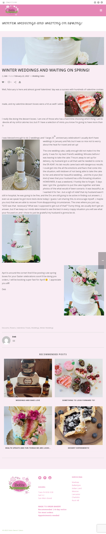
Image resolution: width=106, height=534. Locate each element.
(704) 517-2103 (11, 2)
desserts (5, 328)
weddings (35, 328)
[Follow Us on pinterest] (44, 478)
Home (55, 28)
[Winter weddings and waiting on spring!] (53, 51)
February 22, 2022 (21, 76)
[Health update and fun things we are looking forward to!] (28, 425)
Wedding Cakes (38, 76)
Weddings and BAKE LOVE (28, 400)
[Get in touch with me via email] (14, 341)
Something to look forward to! (78, 400)
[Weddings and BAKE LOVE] (28, 378)
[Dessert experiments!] (79, 425)
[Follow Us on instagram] (39, 478)
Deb (5, 76)
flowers (13, 328)
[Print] (21, 82)
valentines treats (24, 328)
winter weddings (46, 328)
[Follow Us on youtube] (49, 478)
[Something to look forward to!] (79, 378)
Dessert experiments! (78, 448)
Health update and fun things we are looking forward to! (28, 448)
